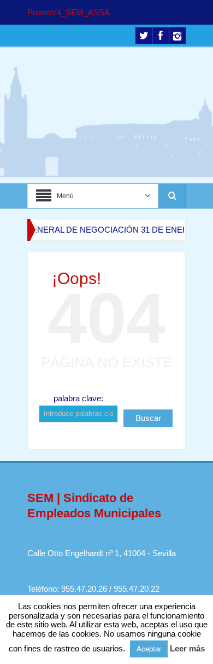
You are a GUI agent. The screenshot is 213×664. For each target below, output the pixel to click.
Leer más (187, 648)
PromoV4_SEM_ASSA (68, 12)
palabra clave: (78, 398)
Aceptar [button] (149, 649)
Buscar (148, 418)
